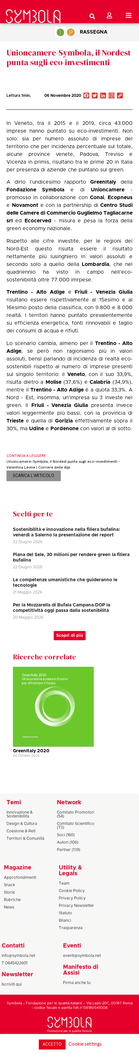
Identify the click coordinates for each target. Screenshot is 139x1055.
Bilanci (65, 920)
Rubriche (12, 900)
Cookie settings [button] (85, 1044)
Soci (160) (66, 835)
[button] (103, 103)
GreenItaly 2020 (31, 751)
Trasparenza (70, 928)
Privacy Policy (72, 898)
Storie (9, 892)
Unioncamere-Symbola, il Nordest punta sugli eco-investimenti (68, 57)
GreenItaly (103, 182)
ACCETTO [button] (52, 1044)
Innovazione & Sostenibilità (19, 814)
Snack (9, 885)
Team (64, 883)
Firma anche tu (77, 983)
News (9, 907)
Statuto (65, 913)
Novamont (25, 205)
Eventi (72, 946)
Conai (97, 197)
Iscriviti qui (12, 984)
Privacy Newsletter (76, 906)
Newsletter (17, 975)
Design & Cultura (21, 824)
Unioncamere (107, 189)
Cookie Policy (72, 891)
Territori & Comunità (25, 838)
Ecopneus (120, 197)
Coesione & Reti (21, 831)
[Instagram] (111, 96)
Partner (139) (68, 850)
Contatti (13, 946)
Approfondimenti (20, 877)
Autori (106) (67, 842)
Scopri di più (69, 636)
